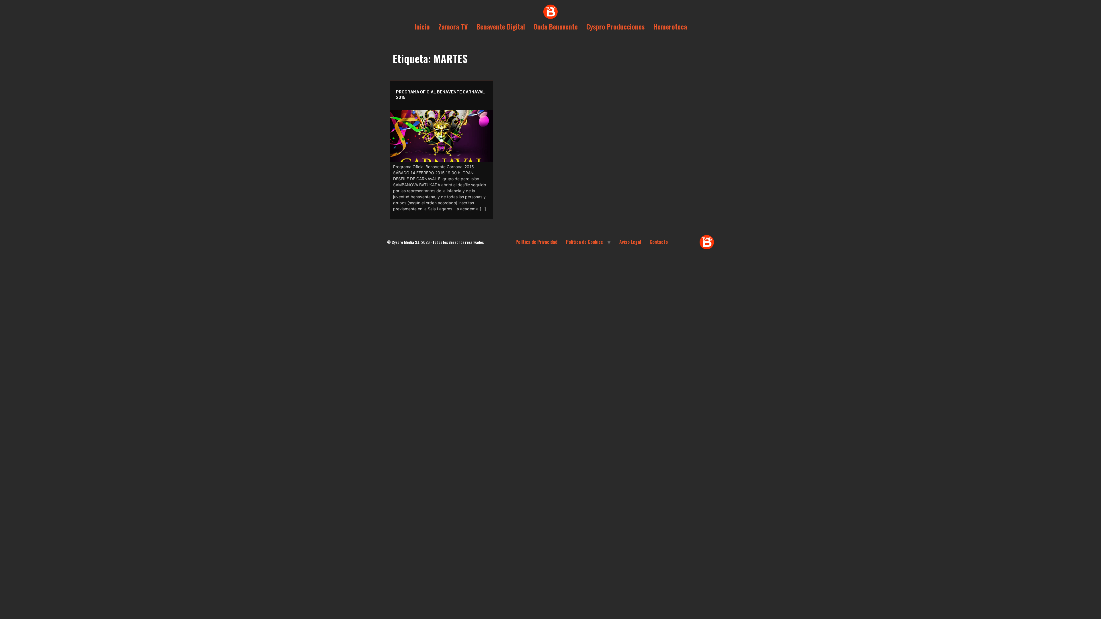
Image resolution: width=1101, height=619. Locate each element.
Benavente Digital (501, 26)
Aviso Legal (630, 241)
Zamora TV (453, 26)
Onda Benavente (556, 26)
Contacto (659, 241)
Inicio (422, 26)
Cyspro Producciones (615, 26)
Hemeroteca (670, 26)
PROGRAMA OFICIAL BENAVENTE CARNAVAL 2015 (440, 94)
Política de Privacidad (536, 241)
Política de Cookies (584, 241)
